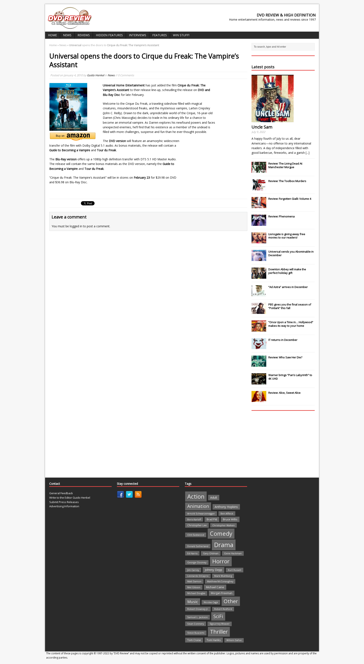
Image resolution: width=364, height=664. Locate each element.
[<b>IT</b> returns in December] (259, 347)
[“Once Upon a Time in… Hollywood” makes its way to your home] (259, 329)
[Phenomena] (259, 223)
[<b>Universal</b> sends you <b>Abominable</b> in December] (259, 259)
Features (159, 35)
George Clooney (196, 562)
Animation (198, 506)
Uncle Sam (262, 127)
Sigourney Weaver (220, 623)
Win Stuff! (181, 35)
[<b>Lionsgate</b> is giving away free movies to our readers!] (259, 241)
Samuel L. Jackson (197, 617)
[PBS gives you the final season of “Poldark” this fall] (259, 311)
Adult (213, 497)
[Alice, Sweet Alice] (259, 400)
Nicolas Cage (211, 602)
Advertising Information (64, 506)
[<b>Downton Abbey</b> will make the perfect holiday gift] (259, 276)
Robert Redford (223, 609)
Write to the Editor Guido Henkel (69, 497)
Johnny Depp (213, 570)
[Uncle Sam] (273, 120)
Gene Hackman (233, 553)
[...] (307, 153)
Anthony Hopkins (226, 507)
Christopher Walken (223, 525)
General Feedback (61, 493)
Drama (223, 545)
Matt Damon (194, 581)
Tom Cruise (194, 640)
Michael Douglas (196, 593)
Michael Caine (215, 587)
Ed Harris (192, 553)
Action (196, 496)
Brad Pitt (212, 519)
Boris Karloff (194, 519)
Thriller (219, 631)
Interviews (137, 35)
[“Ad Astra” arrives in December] (259, 294)
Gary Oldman (210, 553)
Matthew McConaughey (220, 581)
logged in (76, 226)
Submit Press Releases (64, 502)
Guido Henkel (95, 75)
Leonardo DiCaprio (198, 575)
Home (52, 35)
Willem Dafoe (234, 640)
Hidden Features (109, 35)
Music (192, 601)
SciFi (218, 616)
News (67, 35)
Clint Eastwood (195, 534)
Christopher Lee (197, 525)
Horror (221, 561)
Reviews (84, 35)
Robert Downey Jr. (198, 608)
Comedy (221, 533)
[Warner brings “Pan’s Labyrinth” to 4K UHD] (259, 382)
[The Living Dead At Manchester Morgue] (259, 171)
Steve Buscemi (195, 632)
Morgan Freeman (221, 593)
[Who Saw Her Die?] (259, 364)
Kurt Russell (234, 570)
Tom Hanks (214, 640)
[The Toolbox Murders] (259, 188)
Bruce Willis (230, 519)
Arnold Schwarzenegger (201, 513)
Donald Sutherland (197, 546)
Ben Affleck (227, 513)
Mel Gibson (193, 587)
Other (231, 601)
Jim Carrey (193, 570)
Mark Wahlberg (223, 575)
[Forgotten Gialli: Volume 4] (259, 206)
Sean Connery (195, 623)
